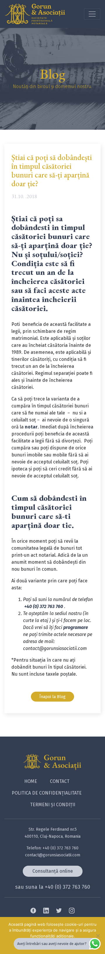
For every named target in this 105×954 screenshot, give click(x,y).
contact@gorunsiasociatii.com (52, 855)
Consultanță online (52, 871)
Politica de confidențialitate (47, 793)
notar (31, 427)
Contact (59, 781)
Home (30, 781)
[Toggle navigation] (92, 14)
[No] (98, 936)
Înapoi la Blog (52, 696)
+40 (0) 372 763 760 (43, 606)
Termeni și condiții (52, 804)
